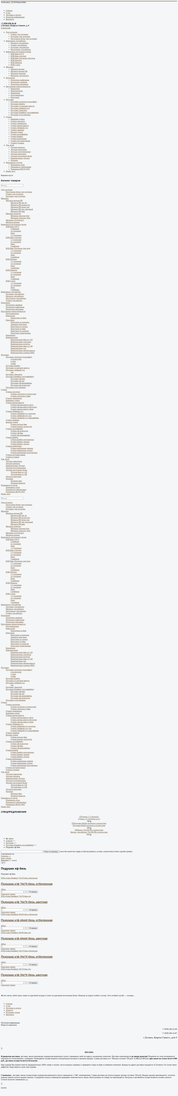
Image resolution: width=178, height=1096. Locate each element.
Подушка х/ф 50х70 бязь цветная (24, 975)
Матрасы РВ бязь (18, 211)
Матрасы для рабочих (20, 43)
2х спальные (16, 231)
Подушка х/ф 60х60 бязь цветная (24, 938)
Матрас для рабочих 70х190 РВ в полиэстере (89, 832)
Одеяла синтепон (18, 121)
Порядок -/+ (6, 856)
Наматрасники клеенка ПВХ (23, 353)
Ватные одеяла (17, 132)
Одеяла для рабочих (19, 45)
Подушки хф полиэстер (20, 385)
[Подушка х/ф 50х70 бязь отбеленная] (19, 951)
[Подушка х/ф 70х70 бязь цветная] (16, 896)
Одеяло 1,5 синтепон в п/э (89, 819)
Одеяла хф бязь (17, 433)
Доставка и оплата (13, 15)
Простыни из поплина (20, 322)
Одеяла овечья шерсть (20, 126)
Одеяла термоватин (19, 123)
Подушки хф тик (17, 381)
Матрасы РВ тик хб (19, 203)
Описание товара (8, 894)
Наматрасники (17, 91)
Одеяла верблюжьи (19, 139)
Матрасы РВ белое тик (20, 207)
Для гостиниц (11, 32)
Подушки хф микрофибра (21, 383)
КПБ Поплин (16, 60)
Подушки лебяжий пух (20, 108)
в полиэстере (16, 359)
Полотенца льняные (19, 82)
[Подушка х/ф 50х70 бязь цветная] (16, 969)
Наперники (15, 93)
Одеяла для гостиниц (19, 34)
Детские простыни (18, 154)
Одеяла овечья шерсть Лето (22, 405)
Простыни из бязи (18, 329)
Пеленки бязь (16, 481)
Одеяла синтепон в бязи (21, 396)
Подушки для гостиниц (20, 36)
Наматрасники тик (18, 348)
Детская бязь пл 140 (19, 474)
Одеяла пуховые (17, 143)
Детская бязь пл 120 (19, 472)
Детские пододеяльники (21, 152)
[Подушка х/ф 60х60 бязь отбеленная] (19, 914)
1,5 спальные (16, 235)
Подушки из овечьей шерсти (22, 106)
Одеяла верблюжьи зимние (22, 448)
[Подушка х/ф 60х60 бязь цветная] (16, 933)
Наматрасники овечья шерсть (23, 350)
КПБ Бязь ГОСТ (17, 54)
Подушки (10, 100)
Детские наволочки (19, 149)
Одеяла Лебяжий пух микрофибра (25, 418)
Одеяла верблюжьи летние (22, 450)
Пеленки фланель (18, 483)
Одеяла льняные (17, 130)
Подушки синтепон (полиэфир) (24, 102)
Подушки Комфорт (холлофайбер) (25, 113)
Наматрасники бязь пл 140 (22, 346)
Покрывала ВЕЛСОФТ (20, 169)
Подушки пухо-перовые (21, 115)
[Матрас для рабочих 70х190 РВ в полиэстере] (89, 830)
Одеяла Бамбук (17, 136)
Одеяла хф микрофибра (20, 435)
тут (26, 1079)
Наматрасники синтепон (21, 342)
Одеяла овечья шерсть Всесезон (24, 407)
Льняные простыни (19, 324)
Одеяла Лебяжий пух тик (21, 416)
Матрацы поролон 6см (20, 216)
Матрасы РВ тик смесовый (22, 209)
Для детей (10, 145)
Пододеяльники (17, 95)
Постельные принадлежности (18, 86)
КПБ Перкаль (16, 63)
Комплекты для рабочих (16, 41)
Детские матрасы (18, 147)
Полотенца (10, 78)
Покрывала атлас (18, 165)
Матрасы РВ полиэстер (20, 205)
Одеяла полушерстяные (20, 141)
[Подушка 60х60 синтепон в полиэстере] (89, 823)
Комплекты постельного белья (18, 52)
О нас (8, 13)
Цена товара (6, 858)
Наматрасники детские (20, 158)
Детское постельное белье (21, 156)
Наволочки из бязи (18, 318)
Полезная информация (15, 17)
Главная (9, 11)
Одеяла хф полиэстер (19, 431)
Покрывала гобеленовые (21, 167)
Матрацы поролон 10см (20, 218)
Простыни (15, 97)
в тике (13, 361)
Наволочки (15, 89)
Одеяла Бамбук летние (20, 444)
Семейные (15, 229)
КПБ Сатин (15, 65)
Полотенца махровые (19, 84)
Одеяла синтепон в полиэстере (23, 394)
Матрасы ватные (17, 69)
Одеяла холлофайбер (19, 134)
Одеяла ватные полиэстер (21, 427)
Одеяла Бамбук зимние (20, 442)
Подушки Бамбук (18, 104)
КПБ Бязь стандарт (18, 56)
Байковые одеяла (18, 119)
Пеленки (14, 160)
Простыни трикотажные (21, 333)
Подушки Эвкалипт (19, 110)
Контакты (10, 19)
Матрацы (9, 67)
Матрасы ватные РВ (19, 71)
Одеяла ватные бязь (19, 424)
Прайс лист (10, 171)
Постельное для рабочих (21, 50)
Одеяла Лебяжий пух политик (23, 413)
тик (12, 372)
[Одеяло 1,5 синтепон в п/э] (89, 817)
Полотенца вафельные (20, 80)
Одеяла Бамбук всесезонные (22, 440)
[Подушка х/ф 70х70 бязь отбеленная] (19, 878)
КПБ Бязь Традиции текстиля (23, 58)
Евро (13, 233)
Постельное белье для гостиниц (24, 39)
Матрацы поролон (18, 73)
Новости (9, 1010)
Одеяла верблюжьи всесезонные (24, 453)
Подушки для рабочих (20, 47)
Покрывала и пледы (14, 163)
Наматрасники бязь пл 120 (22, 340)
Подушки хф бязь (18, 379)
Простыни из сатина (19, 327)
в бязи (13, 364)
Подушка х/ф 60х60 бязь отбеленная (27, 920)
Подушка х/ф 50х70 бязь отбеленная (27, 956)
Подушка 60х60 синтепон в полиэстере (89, 826)
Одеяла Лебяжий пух (19, 128)
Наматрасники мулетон (20, 344)
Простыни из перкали (20, 331)
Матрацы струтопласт (20, 76)
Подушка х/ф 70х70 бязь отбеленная (27, 884)
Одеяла (9, 117)
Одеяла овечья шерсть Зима (22, 409)
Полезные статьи (13, 1012)
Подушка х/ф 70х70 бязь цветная (24, 902)
